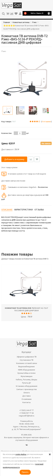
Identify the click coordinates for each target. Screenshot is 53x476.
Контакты (26, 402)
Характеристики (23, 209)
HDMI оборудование (26, 370)
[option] (8, 110)
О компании (27, 399)
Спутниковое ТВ (26, 360)
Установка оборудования (26, 386)
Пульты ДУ (26, 383)
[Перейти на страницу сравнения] (12, 13)
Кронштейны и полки (26, 373)
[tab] (7, 209)
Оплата (27, 392)
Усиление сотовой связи (26, 363)
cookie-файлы (20, 454)
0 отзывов (46, 121)
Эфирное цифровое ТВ (26, 356)
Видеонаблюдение (26, 366)
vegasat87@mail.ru (26, 415)
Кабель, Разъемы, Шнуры (26, 379)
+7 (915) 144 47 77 (26, 410)
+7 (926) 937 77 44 (26, 413)
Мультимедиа (26, 376)
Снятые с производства (26, 389)
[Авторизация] (20, 13)
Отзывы (39, 209)
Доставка (26, 396)
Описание (7, 209)
